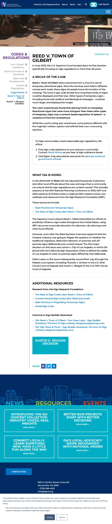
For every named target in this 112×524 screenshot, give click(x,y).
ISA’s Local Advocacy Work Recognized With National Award (83, 443)
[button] (86, 4)
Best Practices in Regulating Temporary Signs (60, 302)
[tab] (15, 403)
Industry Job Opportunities (47, 4)
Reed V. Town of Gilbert (16, 97)
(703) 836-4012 (47, 488)
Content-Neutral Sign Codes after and (62, 298)
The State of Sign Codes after (64, 294)
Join (79, 4)
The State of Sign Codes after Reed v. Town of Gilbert (64, 211)
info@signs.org (45, 491)
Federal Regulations (17, 87)
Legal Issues (17, 92)
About (65, 4)
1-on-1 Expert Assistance (17, 66)
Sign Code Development (16, 80)
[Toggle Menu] (108, 11)
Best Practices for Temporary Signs (54, 207)
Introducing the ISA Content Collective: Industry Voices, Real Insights (29, 418)
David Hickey (55, 152)
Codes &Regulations (16, 56)
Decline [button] (62, 517)
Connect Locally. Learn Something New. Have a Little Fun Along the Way (29, 445)
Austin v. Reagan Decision (15, 102)
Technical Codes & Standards (14, 73)
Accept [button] (49, 517)
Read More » (29, 427)
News (72, 4)
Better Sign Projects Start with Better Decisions (83, 417)
